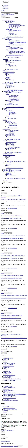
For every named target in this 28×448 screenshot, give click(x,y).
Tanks (4, 109)
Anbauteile (8, 156)
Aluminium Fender (10, 21)
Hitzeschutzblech (13, 125)
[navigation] (3, 429)
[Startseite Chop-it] (3, 10)
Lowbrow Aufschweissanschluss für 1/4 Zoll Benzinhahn (14, 338)
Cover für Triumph (10, 135)
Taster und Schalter (10, 86)
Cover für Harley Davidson (12, 130)
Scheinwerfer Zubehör (14, 53)
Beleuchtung (6, 38)
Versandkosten (6, 399)
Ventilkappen (9, 149)
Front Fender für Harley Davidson (17, 25)
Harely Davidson (10, 73)
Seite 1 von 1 (4, 193)
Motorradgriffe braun (14, 95)
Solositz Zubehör (10, 62)
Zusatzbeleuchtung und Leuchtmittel (14, 55)
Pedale (7, 165)
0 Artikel (3, 14)
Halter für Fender (10, 143)
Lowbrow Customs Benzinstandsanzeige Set (11, 318)
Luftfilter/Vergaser (7, 153)
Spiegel (5, 70)
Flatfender (11, 33)
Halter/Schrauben (7, 140)
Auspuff (5, 120)
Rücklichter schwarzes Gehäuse (16, 44)
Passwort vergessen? (5, 441)
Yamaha (8, 78)
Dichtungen (12, 131)
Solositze (5, 59)
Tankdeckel (11, 114)
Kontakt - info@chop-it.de (9, 387)
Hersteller (3, 414)
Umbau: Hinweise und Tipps (10, 409)
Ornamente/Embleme (11, 175)
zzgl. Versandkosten (12, 208)
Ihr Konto (5, 6)
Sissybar (8, 61)
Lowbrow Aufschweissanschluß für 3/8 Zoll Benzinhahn (13, 199)
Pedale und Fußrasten (8, 162)
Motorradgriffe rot (13, 96)
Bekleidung (9, 174)
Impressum (5, 391)
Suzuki (7, 77)
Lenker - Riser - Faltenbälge (12, 100)
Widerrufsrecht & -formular (9, 392)
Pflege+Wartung (10, 79)
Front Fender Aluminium (14, 24)
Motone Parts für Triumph (9, 155)
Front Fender (9, 22)
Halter (7, 158)
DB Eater (8, 121)
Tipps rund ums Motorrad (9, 408)
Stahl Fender (9, 29)
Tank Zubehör (9, 110)
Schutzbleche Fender (8, 20)
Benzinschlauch (12, 113)
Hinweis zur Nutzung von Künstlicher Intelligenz (14, 394)
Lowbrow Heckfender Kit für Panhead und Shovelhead (13, 298)
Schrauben (11, 133)
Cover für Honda (10, 134)
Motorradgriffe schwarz (14, 98)
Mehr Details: (14, 37)
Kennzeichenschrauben (14, 147)
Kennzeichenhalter (10, 146)
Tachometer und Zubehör (12, 104)
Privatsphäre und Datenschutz (10, 396)
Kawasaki (8, 75)
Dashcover (8, 136)
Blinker (8, 46)
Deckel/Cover (6, 129)
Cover (7, 157)
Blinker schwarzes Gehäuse (15, 47)
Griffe (7, 94)
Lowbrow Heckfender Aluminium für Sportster (11, 278)
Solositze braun (12, 65)
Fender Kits (12, 31)
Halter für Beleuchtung (11, 142)
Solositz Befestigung (11, 148)
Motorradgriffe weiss (14, 99)
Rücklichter (9, 39)
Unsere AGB (6, 389)
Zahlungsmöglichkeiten (8, 390)
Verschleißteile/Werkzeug (9, 72)
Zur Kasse (5, 5)
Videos (5, 412)
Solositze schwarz (13, 66)
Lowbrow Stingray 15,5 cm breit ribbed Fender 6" (12, 238)
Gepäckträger (6, 108)
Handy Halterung (10, 144)
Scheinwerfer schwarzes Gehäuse (16, 51)
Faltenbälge (11, 101)
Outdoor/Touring (7, 169)
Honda (7, 74)
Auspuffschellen (13, 123)
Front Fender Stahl (13, 27)
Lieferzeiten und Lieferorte (9, 398)
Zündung (8, 87)
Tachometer (9, 85)
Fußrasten (8, 164)
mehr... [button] (2, 213)
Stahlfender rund (13, 34)
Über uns (5, 410)
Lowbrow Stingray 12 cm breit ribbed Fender (11, 218)
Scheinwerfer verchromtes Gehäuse (17, 52)
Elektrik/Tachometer (8, 83)
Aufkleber (8, 173)
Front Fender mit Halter (14, 26)
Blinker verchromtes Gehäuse (16, 48)
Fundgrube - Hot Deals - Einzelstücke (12, 170)
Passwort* (3, 438)
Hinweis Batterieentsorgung (9, 395)
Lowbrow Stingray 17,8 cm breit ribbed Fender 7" (12, 258)
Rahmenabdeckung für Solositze (13, 60)
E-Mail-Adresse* (4, 437)
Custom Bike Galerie (8, 406)
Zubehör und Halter (10, 122)
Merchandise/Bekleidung (9, 171)
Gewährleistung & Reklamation (10, 400)
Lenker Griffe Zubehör (8, 91)
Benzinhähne (12, 112)
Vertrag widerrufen (7, 386)
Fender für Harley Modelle (15, 30)
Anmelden (5, 8)
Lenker (10, 103)
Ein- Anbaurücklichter (14, 40)
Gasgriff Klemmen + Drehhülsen (13, 92)
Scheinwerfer (9, 50)
